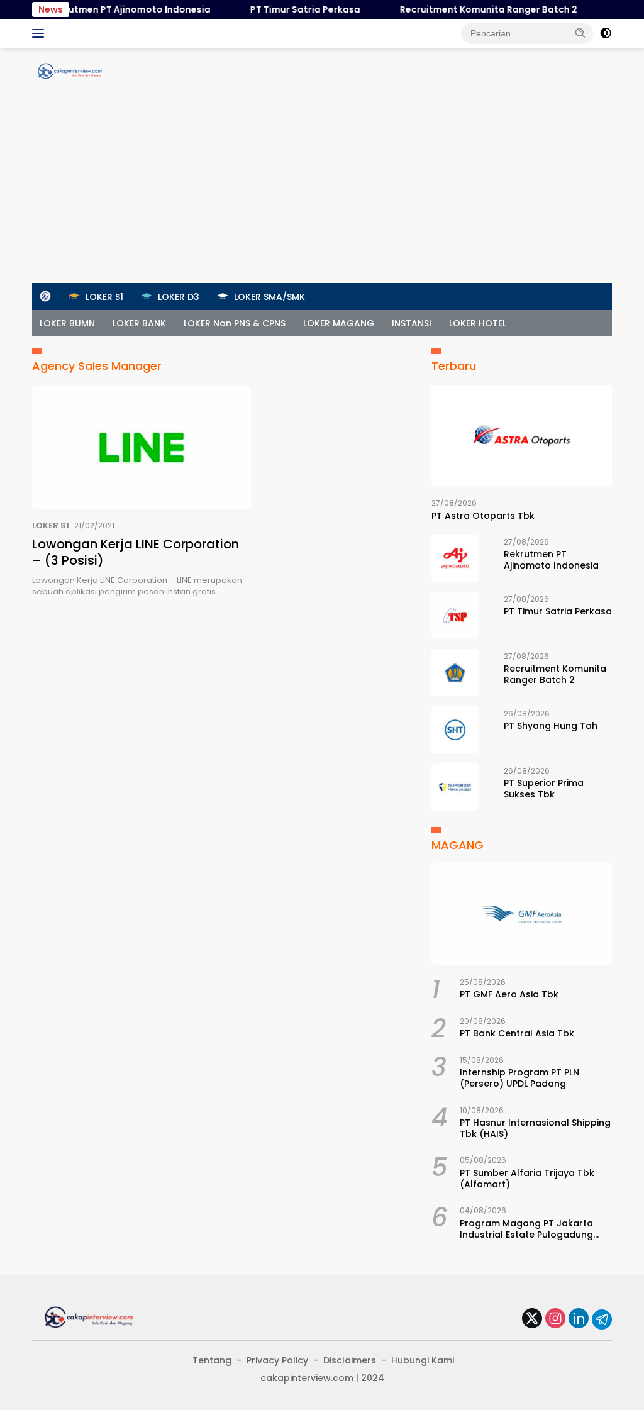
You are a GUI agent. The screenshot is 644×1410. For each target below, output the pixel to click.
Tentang (211, 1360)
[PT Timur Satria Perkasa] (455, 615)
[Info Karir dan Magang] (70, 70)
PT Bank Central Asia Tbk (517, 1033)
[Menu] (40, 33)
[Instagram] (555, 1319)
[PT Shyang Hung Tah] (455, 729)
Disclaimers (349, 1360)
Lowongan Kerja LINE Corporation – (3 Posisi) (135, 552)
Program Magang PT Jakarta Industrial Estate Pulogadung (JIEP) (526, 1229)
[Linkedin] (579, 1319)
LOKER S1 (50, 525)
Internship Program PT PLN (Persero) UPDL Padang (519, 1078)
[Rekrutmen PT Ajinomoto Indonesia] (455, 558)
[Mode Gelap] (605, 33)
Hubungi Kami (422, 1360)
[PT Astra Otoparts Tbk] (521, 436)
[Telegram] (602, 1319)
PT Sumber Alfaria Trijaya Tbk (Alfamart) (527, 1178)
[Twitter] (532, 1319)
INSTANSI (411, 323)
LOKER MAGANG (338, 323)
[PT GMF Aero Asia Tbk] (521, 914)
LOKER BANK (139, 323)
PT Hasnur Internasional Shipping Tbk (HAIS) (535, 1128)
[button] (580, 33)
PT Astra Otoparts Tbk (483, 515)
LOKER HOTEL (477, 323)
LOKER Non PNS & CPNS (235, 323)
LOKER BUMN (67, 323)
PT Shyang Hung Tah (550, 725)
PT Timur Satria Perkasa (293, 9)
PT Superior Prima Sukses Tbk (544, 788)
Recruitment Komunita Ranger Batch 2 (476, 9)
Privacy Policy (277, 1360)
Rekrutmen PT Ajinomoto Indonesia (117, 9)
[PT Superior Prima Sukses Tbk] (455, 787)
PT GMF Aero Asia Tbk (509, 994)
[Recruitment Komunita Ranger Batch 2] (455, 672)
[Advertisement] (322, 189)
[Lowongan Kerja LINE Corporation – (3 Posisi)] (141, 447)
